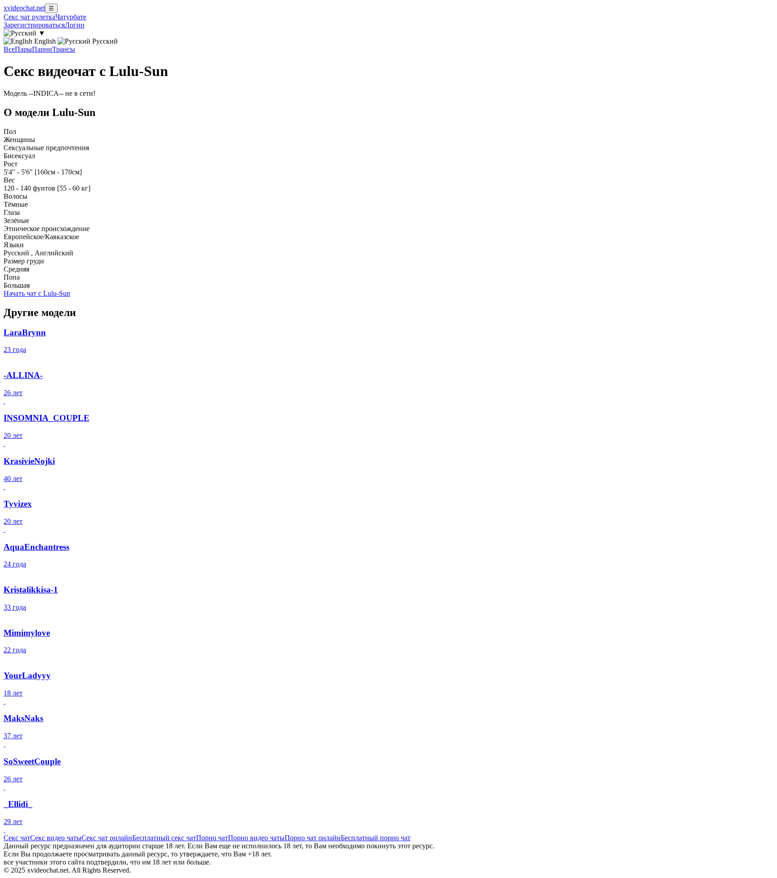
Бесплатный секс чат (164, 838)
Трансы (63, 49)
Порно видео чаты (256, 838)
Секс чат (17, 838)
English (45, 41)
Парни (42, 49)
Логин (75, 25)
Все (9, 49)
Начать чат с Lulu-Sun (37, 293)
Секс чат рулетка (29, 17)
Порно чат (212, 838)
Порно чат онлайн (313, 838)
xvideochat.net (24, 8)
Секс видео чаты (55, 838)
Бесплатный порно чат (376, 838)
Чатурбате (70, 17)
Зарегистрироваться (34, 25)
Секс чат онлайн (106, 838)
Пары (23, 49)
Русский (104, 41)
